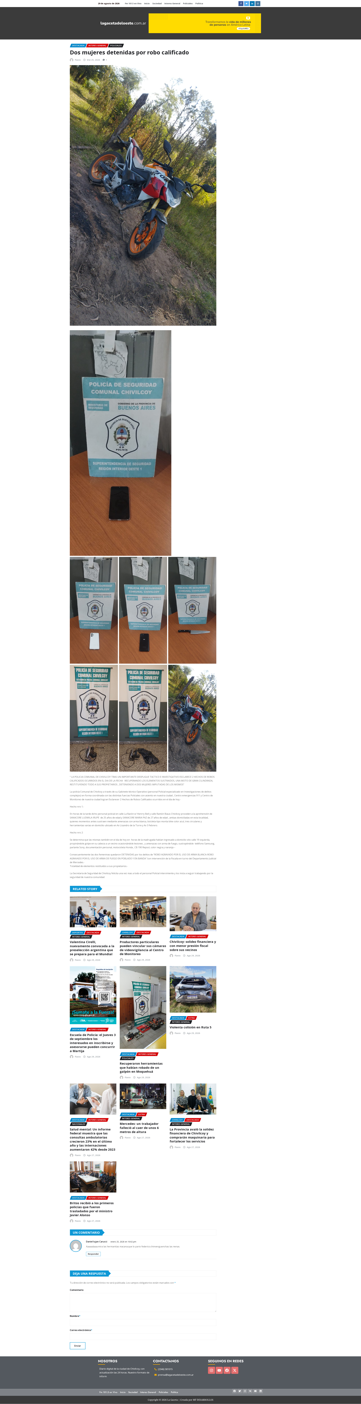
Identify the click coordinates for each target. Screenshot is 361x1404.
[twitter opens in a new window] (246, 3)
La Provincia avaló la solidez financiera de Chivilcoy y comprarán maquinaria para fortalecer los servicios (192, 1135)
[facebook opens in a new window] (240, 3)
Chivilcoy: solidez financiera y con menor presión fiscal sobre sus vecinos (193, 945)
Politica (199, 3)
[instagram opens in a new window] (257, 3)
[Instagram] (211, 1370)
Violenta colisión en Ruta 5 (191, 1027)
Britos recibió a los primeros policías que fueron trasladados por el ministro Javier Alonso (92, 1209)
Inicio (147, 3)
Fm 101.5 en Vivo (133, 3)
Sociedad (157, 3)
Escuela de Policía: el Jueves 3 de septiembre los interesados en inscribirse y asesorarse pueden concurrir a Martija (93, 1043)
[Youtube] (219, 1370)
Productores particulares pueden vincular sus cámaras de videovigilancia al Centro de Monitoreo (143, 948)
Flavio (78, 59)
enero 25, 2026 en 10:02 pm (123, 1241)
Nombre (75, 1316)
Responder (93, 1253)
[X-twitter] (234, 1370)
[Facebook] (227, 1370)
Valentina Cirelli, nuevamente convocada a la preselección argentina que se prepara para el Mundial (92, 948)
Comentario (76, 1289)
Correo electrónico (81, 1330)
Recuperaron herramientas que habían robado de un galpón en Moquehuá (141, 1067)
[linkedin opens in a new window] (252, 3)
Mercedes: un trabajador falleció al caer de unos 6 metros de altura (139, 1127)
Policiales (188, 3)
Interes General (172, 3)
